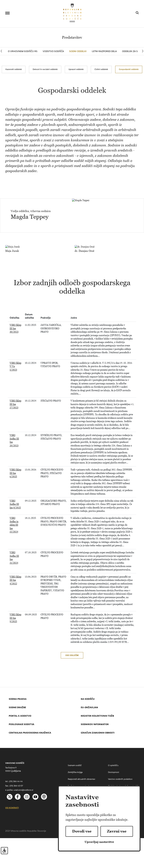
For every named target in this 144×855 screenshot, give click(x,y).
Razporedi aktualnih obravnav (81, 779)
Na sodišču (88, 699)
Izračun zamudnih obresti (97, 733)
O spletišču (113, 765)
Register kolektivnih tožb (97, 716)
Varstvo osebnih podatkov (120, 779)
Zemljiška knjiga (75, 772)
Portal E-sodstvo (20, 716)
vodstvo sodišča (53, 51)
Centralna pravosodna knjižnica (30, 733)
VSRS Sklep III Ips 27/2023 (15, 404)
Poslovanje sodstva (21, 724)
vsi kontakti (12, 808)
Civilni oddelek (101, 69)
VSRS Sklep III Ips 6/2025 (15, 473)
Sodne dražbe (17, 707)
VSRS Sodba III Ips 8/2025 (15, 504)
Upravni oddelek (76, 69)
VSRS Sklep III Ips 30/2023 (15, 328)
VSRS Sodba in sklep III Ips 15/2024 (14, 525)
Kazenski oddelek (13, 69)
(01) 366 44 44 (16, 781)
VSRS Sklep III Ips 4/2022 (15, 580)
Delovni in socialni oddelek (45, 69)
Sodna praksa (18, 699)
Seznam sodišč (75, 765)
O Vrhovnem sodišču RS (22, 51)
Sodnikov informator (95, 724)
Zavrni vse (116, 831)
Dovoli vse (81, 831)
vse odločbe (72, 655)
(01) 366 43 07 (16, 785)
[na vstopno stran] (72, 12)
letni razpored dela (104, 51)
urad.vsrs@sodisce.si (23, 790)
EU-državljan (89, 707)
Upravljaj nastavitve (99, 842)
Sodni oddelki (78, 51)
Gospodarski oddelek (129, 69)
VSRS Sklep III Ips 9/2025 (15, 618)
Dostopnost (113, 772)
